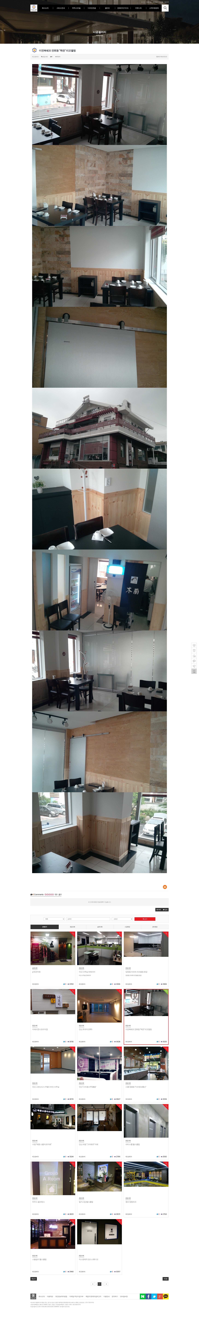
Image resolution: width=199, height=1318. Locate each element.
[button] (158, 909)
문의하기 (115, 1296)
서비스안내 (61, 8)
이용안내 (107, 1296)
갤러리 (107, 8)
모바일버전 (124, 1296)
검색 (145, 919)
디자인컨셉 (92, 8)
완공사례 (72, 927)
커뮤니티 (138, 8)
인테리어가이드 (123, 8)
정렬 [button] (166, 1279)
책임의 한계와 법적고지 (93, 1296)
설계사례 (99, 927)
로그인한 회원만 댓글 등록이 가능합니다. (99, 902)
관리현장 (154, 927)
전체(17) (44, 927)
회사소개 (45, 8)
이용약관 (50, 1296)
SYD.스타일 (76, 8)
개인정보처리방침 (61, 1296)
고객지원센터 (154, 8)
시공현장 (127, 927)
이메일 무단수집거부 (76, 1296)
